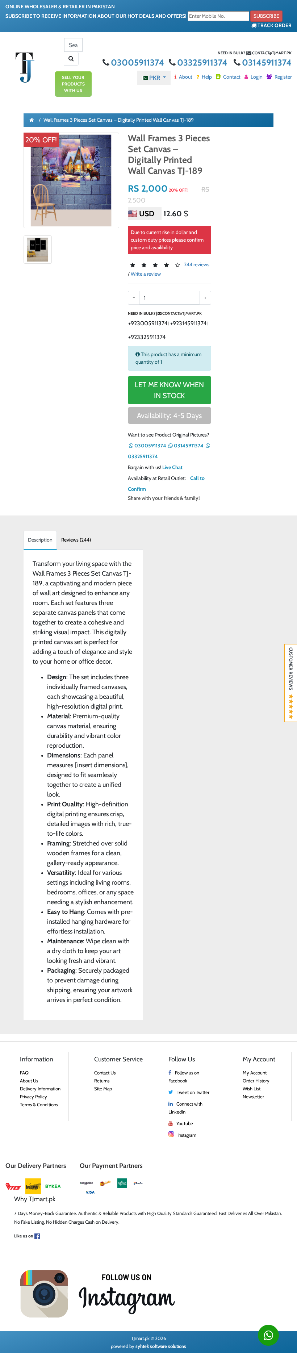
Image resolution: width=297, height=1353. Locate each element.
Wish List (251, 1088)
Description (40, 539)
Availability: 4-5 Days (169, 415)
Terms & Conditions (39, 1104)
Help (206, 77)
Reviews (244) (76, 539)
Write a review (146, 274)
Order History (256, 1080)
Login (256, 77)
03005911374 (138, 62)
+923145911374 (188, 323)
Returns (101, 1080)
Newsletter (253, 1096)
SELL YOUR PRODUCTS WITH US (73, 84)
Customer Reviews (291, 670)
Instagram (186, 1135)
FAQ (24, 1073)
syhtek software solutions (160, 1346)
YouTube (184, 1123)
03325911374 (203, 62)
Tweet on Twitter (193, 1092)
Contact (231, 77)
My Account (255, 1073)
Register (282, 77)
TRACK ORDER (274, 25)
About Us (29, 1080)
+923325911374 (147, 337)
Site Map (103, 1088)
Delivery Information (40, 1088)
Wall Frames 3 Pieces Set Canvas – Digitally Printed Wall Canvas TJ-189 (118, 120)
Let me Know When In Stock (169, 390)
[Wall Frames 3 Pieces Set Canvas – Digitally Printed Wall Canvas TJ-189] (71, 180)
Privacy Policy (33, 1096)
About (185, 77)
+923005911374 (147, 323)
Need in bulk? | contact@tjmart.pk (255, 52)
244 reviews (196, 264)
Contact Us (105, 1073)
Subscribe (266, 16)
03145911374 (267, 62)
